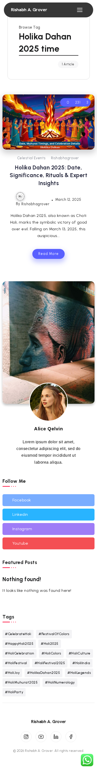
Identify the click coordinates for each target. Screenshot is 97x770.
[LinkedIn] (55, 736)
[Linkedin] (48, 515)
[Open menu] (79, 10)
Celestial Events (31, 158)
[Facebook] (48, 500)
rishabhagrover (65, 158)
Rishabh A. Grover (29, 10)
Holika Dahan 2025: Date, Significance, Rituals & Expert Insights (48, 175)
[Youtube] (48, 543)
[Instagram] (48, 529)
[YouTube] (41, 736)
